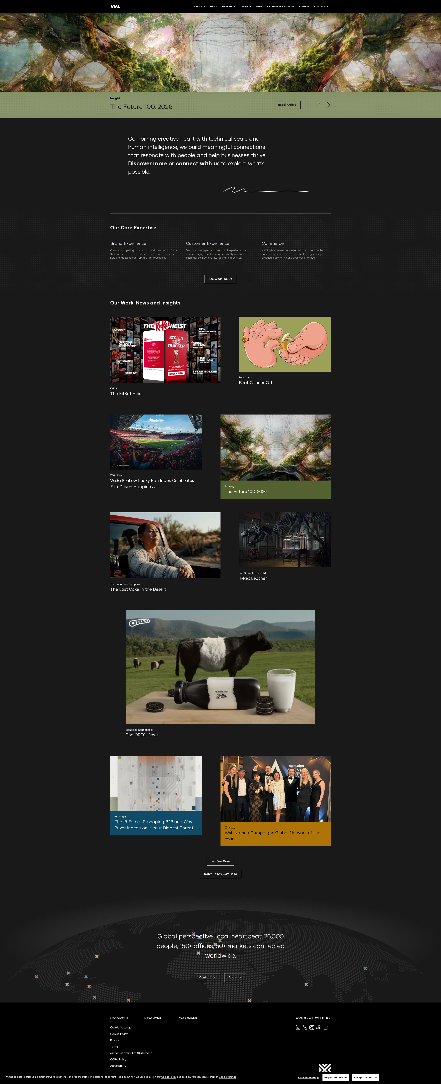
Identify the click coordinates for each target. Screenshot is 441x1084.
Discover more (147, 163)
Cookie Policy (119, 1034)
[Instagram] (311, 1027)
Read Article (287, 104)
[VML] (115, 6)
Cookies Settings (308, 1077)
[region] (220, 1078)
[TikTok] (318, 1027)
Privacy (115, 1040)
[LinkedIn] (297, 1027)
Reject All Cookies (335, 1077)
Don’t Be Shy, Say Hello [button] (220, 874)
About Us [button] (235, 977)
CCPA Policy (118, 1059)
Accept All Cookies (365, 1077)
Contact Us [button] (207, 977)
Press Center (188, 1018)
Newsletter (152, 1018)
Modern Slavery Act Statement (131, 1053)
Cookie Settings (120, 1027)
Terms (114, 1046)
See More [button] (223, 861)
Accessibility (118, 1065)
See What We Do (221, 279)
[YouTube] (325, 1027)
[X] (304, 1027)
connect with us (198, 163)
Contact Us (119, 1018)
